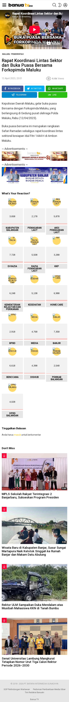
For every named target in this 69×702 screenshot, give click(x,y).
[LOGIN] (65, 5)
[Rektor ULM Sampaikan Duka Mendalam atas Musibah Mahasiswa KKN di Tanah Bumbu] (34, 582)
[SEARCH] (54, 5)
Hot (4, 455)
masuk (17, 434)
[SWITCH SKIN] (60, 5)
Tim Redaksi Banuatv (34, 692)
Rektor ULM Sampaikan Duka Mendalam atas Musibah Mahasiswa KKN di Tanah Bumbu (32, 606)
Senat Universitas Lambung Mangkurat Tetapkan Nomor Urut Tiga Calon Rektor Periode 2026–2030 (29, 662)
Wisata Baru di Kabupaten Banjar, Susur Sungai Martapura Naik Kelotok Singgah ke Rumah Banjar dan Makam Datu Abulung (34, 551)
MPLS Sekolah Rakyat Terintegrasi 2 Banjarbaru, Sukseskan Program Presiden (30, 495)
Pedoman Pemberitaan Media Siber (49, 689)
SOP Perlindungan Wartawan (17, 689)
